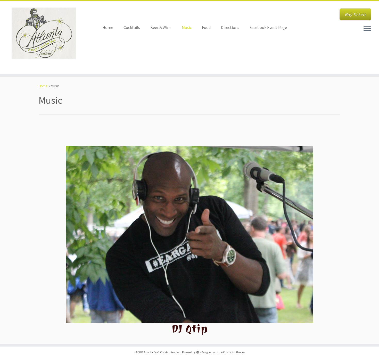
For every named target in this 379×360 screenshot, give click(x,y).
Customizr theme (233, 352)
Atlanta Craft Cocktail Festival (162, 352)
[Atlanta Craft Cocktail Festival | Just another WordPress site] (43, 37)
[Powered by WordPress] (198, 351)
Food (206, 27)
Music (187, 27)
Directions (230, 27)
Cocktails (131, 27)
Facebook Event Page (268, 27)
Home (107, 27)
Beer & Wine (160, 27)
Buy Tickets (355, 14)
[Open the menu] (367, 29)
